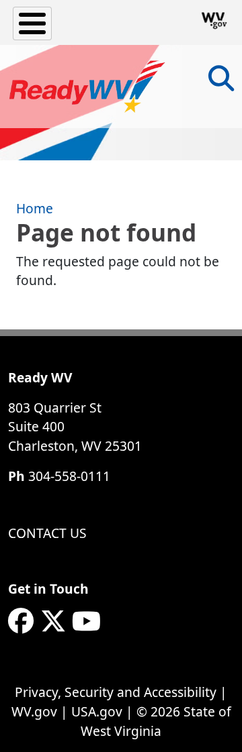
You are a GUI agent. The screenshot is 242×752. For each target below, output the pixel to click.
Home (34, 208)
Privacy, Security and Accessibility (115, 692)
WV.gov (34, 711)
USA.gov (96, 711)
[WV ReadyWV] (87, 86)
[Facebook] (21, 621)
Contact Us (47, 533)
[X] (53, 621)
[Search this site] (221, 83)
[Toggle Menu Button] (32, 23)
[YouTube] (86, 621)
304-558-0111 (69, 476)
